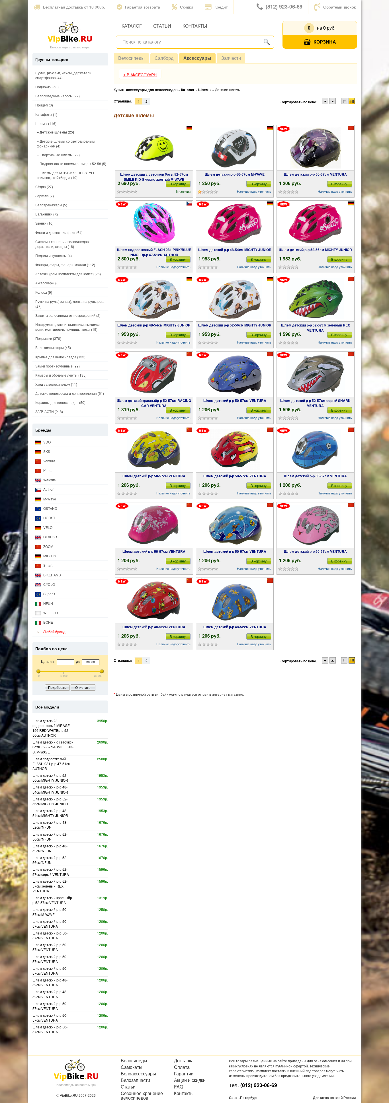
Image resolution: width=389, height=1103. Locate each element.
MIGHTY (49, 555)
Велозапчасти (135, 1080)
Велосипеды (131, 58)
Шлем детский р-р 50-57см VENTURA (315, 174)
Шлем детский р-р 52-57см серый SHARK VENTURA (315, 403)
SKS (46, 451)
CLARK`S (50, 536)
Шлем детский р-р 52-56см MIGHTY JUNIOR (315, 249)
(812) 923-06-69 (284, 6)
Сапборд (164, 58)
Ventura (48, 460)
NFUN (47, 603)
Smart (47, 565)
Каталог (132, 25)
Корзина (325, 41)
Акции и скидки (190, 1080)
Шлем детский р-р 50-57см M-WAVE (235, 174)
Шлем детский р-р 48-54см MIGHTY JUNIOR (234, 249)
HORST (48, 517)
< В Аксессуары (140, 75)
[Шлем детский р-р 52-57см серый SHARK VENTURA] (315, 374)
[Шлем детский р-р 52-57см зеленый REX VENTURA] (315, 298)
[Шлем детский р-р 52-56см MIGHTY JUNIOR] (315, 223)
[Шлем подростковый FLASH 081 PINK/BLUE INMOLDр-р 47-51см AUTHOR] (154, 223)
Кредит (221, 7)
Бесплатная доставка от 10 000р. (74, 7)
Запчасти (231, 58)
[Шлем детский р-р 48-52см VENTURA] (154, 600)
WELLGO (50, 612)
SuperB (48, 593)
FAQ (178, 1086)
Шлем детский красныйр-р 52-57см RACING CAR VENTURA (154, 403)
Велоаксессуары (138, 1073)
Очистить (82, 687)
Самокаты (131, 1067)
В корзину (178, 183)
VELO (47, 527)
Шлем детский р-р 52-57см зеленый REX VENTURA (315, 328)
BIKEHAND (51, 574)
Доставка (184, 1060)
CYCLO (48, 584)
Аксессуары (197, 58)
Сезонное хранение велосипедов (142, 1095)
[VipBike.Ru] (70, 32)
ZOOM (47, 546)
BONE (47, 622)
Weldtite (49, 479)
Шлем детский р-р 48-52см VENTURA (153, 626)
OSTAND (49, 508)
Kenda (48, 470)
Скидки (186, 7)
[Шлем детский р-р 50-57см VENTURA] (315, 148)
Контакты (195, 25)
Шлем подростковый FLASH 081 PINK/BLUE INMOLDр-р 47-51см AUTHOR (154, 252)
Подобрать (57, 687)
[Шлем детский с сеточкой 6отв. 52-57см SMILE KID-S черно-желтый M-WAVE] (154, 148)
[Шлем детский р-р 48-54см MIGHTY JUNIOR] (234, 223)
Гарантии (184, 1073)
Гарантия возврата (142, 7)
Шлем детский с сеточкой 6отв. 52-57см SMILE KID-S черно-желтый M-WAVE (154, 177)
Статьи (162, 25)
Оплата (182, 1067)
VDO (46, 441)
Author (48, 489)
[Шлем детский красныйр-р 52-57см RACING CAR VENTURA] (154, 374)
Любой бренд (53, 631)
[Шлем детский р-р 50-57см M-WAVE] (235, 148)
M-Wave (49, 498)
